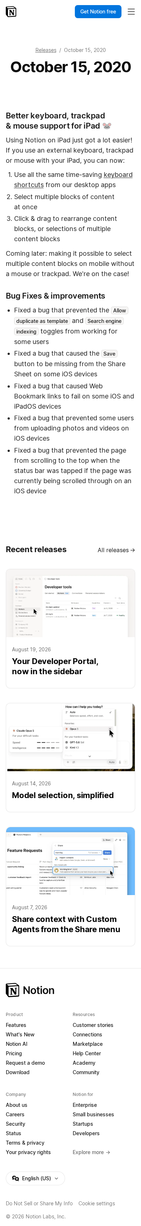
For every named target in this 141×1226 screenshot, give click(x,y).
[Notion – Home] (12, 11)
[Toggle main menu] (131, 12)
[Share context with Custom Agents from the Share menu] (70, 886)
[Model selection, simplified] (70, 757)
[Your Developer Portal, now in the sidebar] (70, 628)
